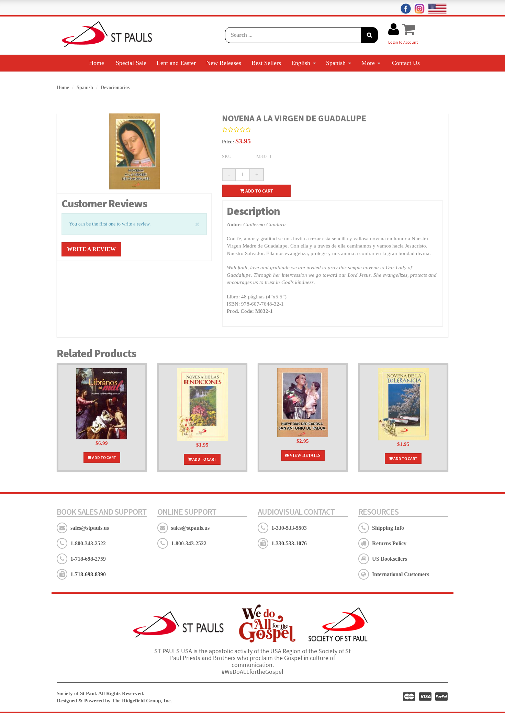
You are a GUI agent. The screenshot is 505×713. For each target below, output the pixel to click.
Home (96, 62)
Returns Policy (389, 543)
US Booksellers (389, 559)
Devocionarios (115, 87)
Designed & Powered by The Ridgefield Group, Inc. (114, 700)
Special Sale (131, 62)
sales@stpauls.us (89, 528)
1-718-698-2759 (88, 559)
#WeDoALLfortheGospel (252, 672)
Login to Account (403, 42)
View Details (305, 455)
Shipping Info (388, 528)
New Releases (223, 62)
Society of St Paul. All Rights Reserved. (100, 693)
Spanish (336, 62)
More (368, 62)
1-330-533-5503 (289, 528)
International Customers (400, 574)
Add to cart (258, 191)
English (300, 62)
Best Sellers (266, 62)
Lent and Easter (176, 62)
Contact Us (406, 62)
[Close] (197, 223)
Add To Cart (103, 457)
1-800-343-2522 (88, 543)
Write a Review (91, 249)
